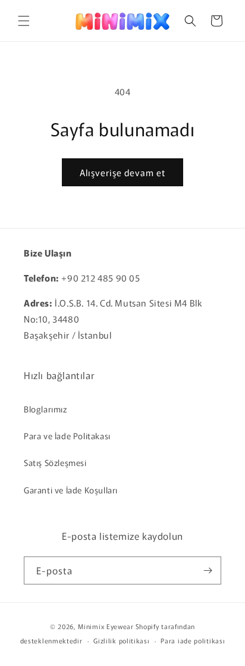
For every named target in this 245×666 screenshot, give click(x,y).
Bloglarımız (45, 409)
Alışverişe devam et (122, 172)
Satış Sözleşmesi (55, 462)
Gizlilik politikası (121, 640)
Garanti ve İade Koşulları (71, 490)
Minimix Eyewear (106, 626)
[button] (24, 21)
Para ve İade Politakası (67, 436)
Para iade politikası (193, 640)
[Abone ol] (207, 570)
